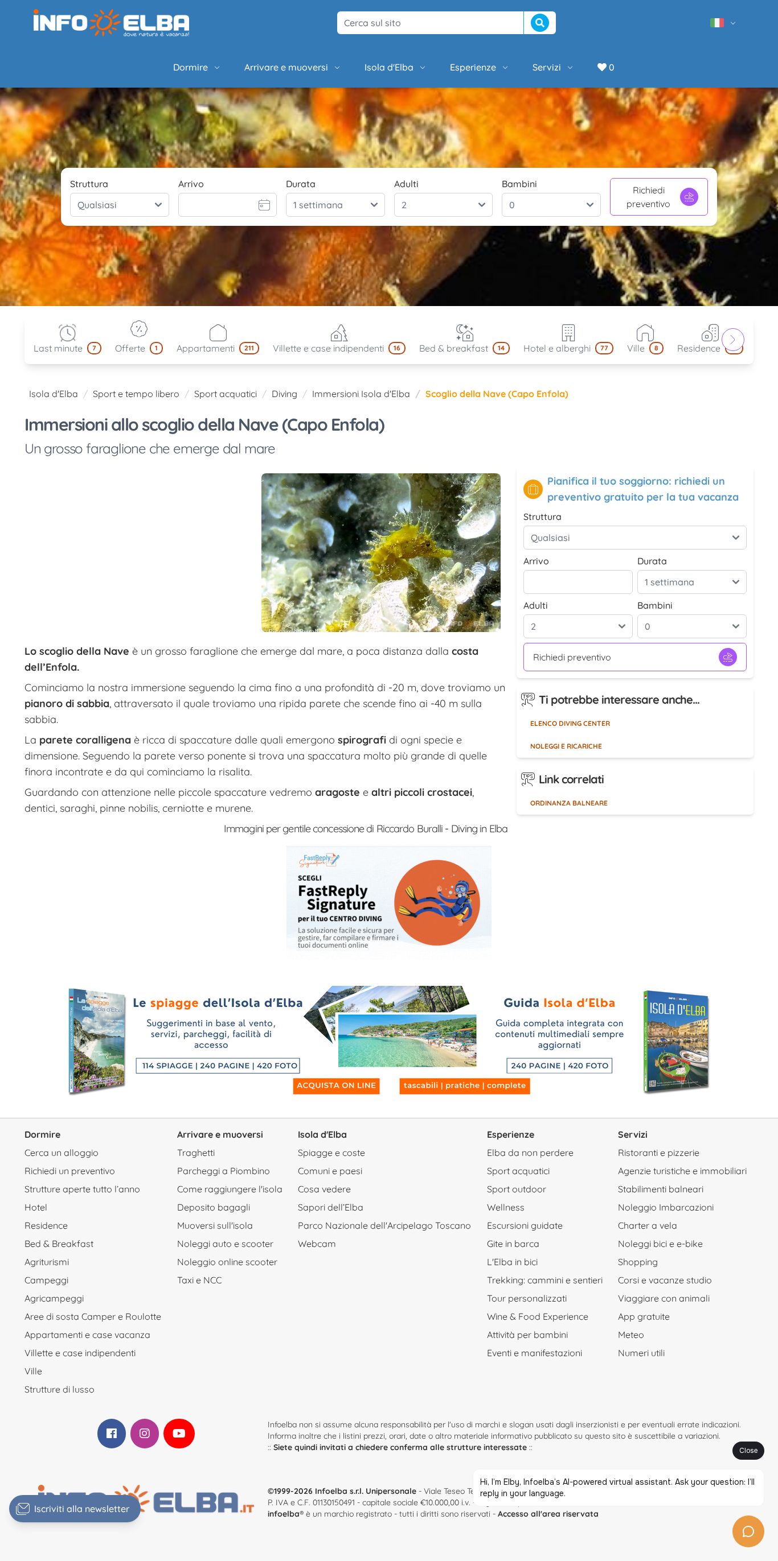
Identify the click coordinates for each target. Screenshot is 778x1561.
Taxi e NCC (199, 1280)
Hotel (35, 1207)
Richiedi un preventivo (69, 1170)
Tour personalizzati (527, 1298)
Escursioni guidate (525, 1225)
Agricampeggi (54, 1298)
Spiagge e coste (331, 1152)
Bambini (519, 183)
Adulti (406, 183)
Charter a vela (647, 1225)
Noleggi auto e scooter (225, 1243)
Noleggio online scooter (227, 1261)
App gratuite (644, 1316)
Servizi (547, 67)
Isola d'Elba (389, 67)
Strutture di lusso (59, 1389)
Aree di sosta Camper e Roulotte (92, 1316)
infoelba (284, 1514)
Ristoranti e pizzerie (658, 1152)
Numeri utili (641, 1352)
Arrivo (191, 183)
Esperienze (473, 67)
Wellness (506, 1207)
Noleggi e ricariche (566, 746)
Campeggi (46, 1280)
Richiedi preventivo (648, 196)
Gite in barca (513, 1243)
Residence (46, 1225)
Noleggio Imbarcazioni (666, 1207)
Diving (284, 393)
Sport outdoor (516, 1189)
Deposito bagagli (213, 1207)
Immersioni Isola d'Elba (361, 393)
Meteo (631, 1334)
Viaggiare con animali (664, 1298)
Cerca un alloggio (61, 1152)
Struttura (89, 183)
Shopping (638, 1261)
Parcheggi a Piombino (223, 1170)
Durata (301, 183)
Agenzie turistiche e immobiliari (682, 1170)
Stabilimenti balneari (660, 1189)
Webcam (317, 1243)
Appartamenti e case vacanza (87, 1334)
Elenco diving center (570, 723)
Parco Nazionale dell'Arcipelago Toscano (384, 1225)
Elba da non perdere (530, 1152)
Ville (33, 1371)
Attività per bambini (527, 1334)
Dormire (190, 67)
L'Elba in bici (512, 1261)
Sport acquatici (225, 393)
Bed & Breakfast (58, 1243)
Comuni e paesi (330, 1170)
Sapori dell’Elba (330, 1207)
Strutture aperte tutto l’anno (82, 1189)
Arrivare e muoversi (286, 67)
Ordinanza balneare (569, 803)
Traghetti (196, 1152)
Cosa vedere (324, 1189)
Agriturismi (46, 1261)
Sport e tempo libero (136, 393)
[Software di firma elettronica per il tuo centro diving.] (389, 903)
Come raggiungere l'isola (229, 1189)
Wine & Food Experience (537, 1316)
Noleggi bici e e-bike (660, 1243)
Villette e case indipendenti (80, 1352)
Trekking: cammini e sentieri (545, 1280)
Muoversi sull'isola (215, 1225)
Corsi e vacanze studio (665, 1280)
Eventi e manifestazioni (534, 1352)
